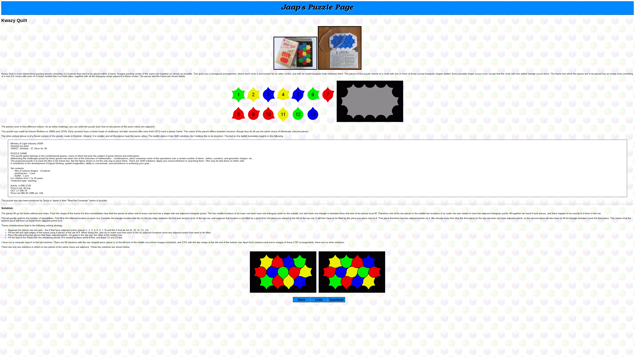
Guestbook (336, 299)
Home (301, 299)
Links (318, 299)
